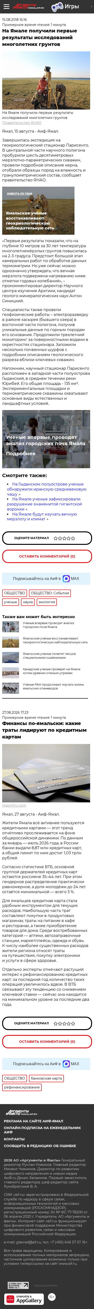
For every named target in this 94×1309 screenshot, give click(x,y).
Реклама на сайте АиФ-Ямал (33, 1121)
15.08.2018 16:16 (14, 20)
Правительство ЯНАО (21, 123)
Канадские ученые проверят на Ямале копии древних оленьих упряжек (51, 671)
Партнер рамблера (45, 1285)
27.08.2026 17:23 (15, 712)
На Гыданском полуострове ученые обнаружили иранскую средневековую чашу (47, 489)
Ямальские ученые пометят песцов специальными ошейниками (49, 655)
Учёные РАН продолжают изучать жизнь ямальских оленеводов (53, 686)
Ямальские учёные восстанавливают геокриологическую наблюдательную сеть (55, 640)
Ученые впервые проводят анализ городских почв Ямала (45, 440)
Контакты (14, 1139)
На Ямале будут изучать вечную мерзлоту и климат (42, 517)
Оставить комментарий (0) (47, 556)
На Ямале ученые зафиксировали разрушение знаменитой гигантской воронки (44, 504)
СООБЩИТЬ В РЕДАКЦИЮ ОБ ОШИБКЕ (40, 1146)
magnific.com (14, 805)
